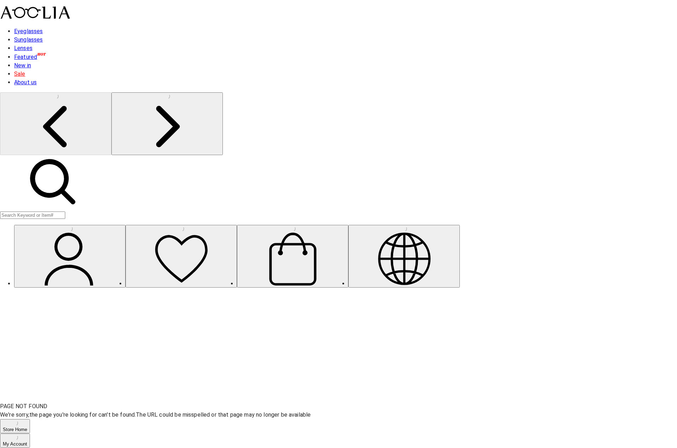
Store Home (15, 429)
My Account (15, 444)
